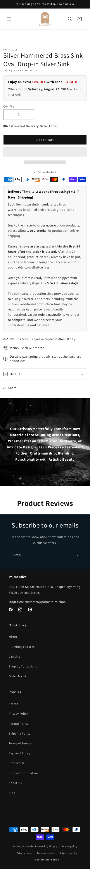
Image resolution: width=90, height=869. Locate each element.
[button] (45, 152)
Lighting (14, 656)
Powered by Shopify (46, 846)
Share (12, 388)
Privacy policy (25, 853)
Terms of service (46, 853)
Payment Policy (19, 753)
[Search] (70, 19)
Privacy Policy (18, 714)
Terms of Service (20, 743)
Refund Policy (18, 724)
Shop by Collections (23, 666)
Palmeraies (28, 846)
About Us (15, 783)
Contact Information (23, 773)
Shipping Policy (19, 733)
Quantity (8, 106)
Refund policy (69, 846)
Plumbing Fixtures (22, 647)
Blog (12, 793)
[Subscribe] (76, 555)
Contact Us (16, 763)
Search (13, 704)
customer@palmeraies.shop (45, 602)
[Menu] (9, 19)
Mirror (13, 637)
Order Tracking (19, 676)
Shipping (7, 70)
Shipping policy (68, 853)
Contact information (47, 859)
